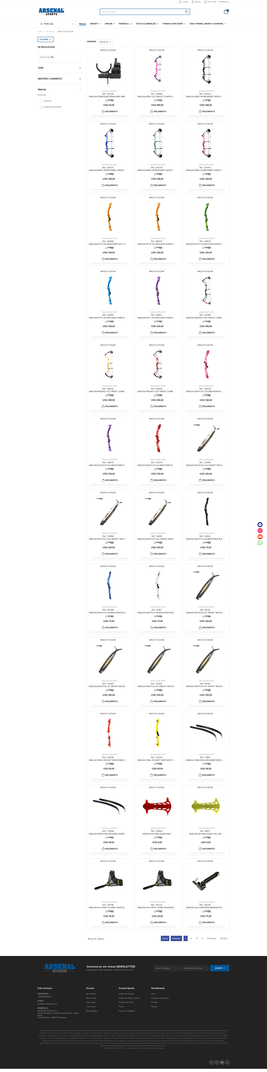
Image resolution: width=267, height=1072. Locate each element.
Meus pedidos (91, 1011)
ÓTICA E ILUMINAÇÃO (146, 24)
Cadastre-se (224, 2)
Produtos (50, 31)
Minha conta (91, 998)
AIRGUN (108, 24)
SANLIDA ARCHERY (109, 91)
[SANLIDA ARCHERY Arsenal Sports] (109, 100)
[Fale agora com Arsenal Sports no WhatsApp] (260, 542)
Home (40, 31)
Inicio (165, 938)
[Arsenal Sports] (51, 12)
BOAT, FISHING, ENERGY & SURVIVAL (207, 24)
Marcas (198, 2)
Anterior (176, 938)
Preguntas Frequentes (160, 998)
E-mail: (41, 1001)
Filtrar (44, 39)
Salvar (218, 968)
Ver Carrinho (91, 994)
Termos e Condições (127, 1011)
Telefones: (43, 994)
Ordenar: (91, 42)
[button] (57, 23)
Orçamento (111, 111)
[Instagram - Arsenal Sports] (260, 530)
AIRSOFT (94, 24)
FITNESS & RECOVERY (173, 24)
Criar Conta (90, 1007)
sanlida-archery (45, 57)
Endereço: (43, 1008)
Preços (121, 1007)
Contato (185, 2)
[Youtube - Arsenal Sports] (260, 536)
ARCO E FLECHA (65, 31)
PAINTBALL (124, 24)
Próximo (211, 938)
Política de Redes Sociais (129, 998)
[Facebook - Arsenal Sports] (260, 524)
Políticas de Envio (126, 1002)
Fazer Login (212, 2)
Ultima (223, 938)
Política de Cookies (126, 994)
